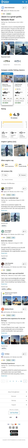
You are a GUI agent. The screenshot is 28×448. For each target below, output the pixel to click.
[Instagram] (17, 427)
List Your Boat (14, 412)
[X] (13, 427)
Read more (4, 210)
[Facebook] (10, 427)
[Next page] (25, 381)
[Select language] (16, 417)
